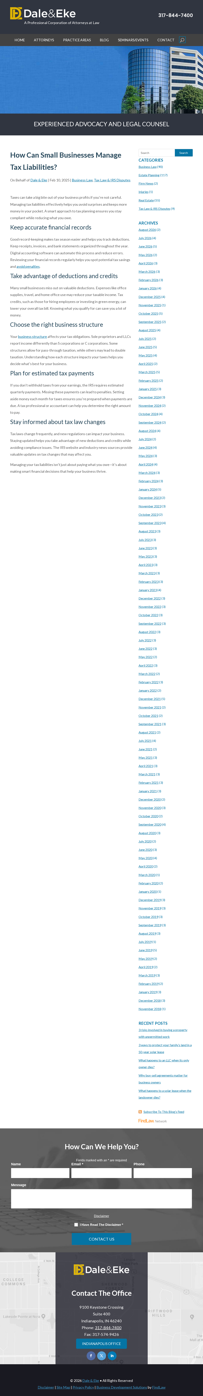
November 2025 (150, 305)
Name (16, 1164)
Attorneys (44, 40)
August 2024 (147, 431)
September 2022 (150, 623)
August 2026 (147, 229)
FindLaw (159, 1387)
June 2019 (145, 950)
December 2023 (150, 497)
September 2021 (150, 724)
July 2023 (145, 540)
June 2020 (145, 849)
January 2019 (148, 992)
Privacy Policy (83, 1387)
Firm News (146, 183)
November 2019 (150, 908)
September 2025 (150, 322)
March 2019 (147, 975)
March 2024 (147, 472)
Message (18, 1185)
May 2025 (146, 355)
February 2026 (149, 280)
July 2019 (145, 942)
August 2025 (147, 330)
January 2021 (148, 791)
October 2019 (148, 917)
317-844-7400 (175, 15)
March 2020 (147, 875)
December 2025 (150, 297)
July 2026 (145, 238)
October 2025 (148, 313)
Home (20, 40)
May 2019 (146, 958)
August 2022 (147, 632)
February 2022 (149, 682)
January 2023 (148, 590)
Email (77, 1164)
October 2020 (148, 816)
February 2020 (149, 883)
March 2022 (147, 674)
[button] (182, 39)
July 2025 (145, 338)
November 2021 (150, 707)
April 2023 (146, 565)
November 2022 (150, 606)
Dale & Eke (38, 180)
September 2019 (150, 925)
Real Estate (146, 200)
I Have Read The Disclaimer (101, 1224)
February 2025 (149, 380)
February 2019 (149, 983)
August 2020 (147, 833)
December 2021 (150, 699)
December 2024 (150, 397)
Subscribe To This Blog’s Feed (164, 1112)
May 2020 (146, 858)
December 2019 (150, 900)
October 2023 (148, 514)
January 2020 (148, 891)
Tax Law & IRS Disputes (112, 180)
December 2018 (150, 1000)
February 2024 (149, 481)
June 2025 (145, 347)
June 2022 (145, 648)
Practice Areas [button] (77, 40)
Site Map (63, 1387)
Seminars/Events (133, 40)
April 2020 (146, 866)
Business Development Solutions (121, 1387)
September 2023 (150, 523)
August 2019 (147, 933)
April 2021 (146, 766)
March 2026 (147, 271)
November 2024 (150, 405)
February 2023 (149, 581)
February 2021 (149, 782)
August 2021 (147, 732)
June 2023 (145, 548)
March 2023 (147, 573)
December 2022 (150, 598)
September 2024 (150, 422)
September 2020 (150, 824)
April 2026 (146, 263)
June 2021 (145, 749)
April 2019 (146, 967)
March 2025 (147, 372)
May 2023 (146, 556)
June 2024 (145, 447)
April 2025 (146, 363)
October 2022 (148, 615)
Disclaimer (101, 1216)
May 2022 (146, 657)
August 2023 (147, 531)
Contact (165, 40)
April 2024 (146, 464)
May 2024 (146, 456)
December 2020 (150, 799)
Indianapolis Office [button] (101, 1343)
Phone (139, 1164)
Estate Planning (149, 175)
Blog (104, 40)
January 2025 (148, 389)
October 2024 (148, 414)
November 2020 (150, 808)
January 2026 (148, 288)
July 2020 (145, 841)
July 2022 (145, 640)
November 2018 (150, 1009)
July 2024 (145, 439)
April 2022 (146, 665)
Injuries (143, 192)
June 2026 (145, 246)
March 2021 (147, 774)
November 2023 (150, 506)
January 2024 (148, 489)
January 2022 (148, 690)
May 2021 (146, 757)
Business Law (82, 180)
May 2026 (146, 255)
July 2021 (145, 740)
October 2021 (148, 715)
